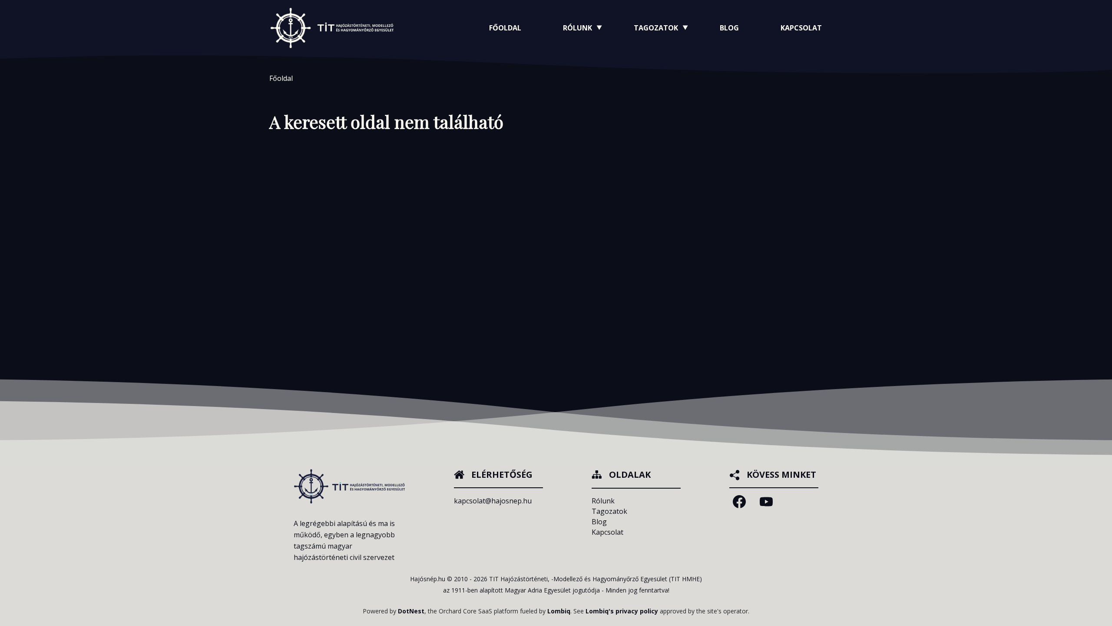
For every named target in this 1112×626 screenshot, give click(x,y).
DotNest (411, 611)
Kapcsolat (801, 28)
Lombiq (558, 611)
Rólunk (603, 501)
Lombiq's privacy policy (622, 611)
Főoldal (505, 28)
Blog (729, 28)
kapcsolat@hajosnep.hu (493, 501)
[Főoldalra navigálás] (331, 27)
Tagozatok (609, 511)
